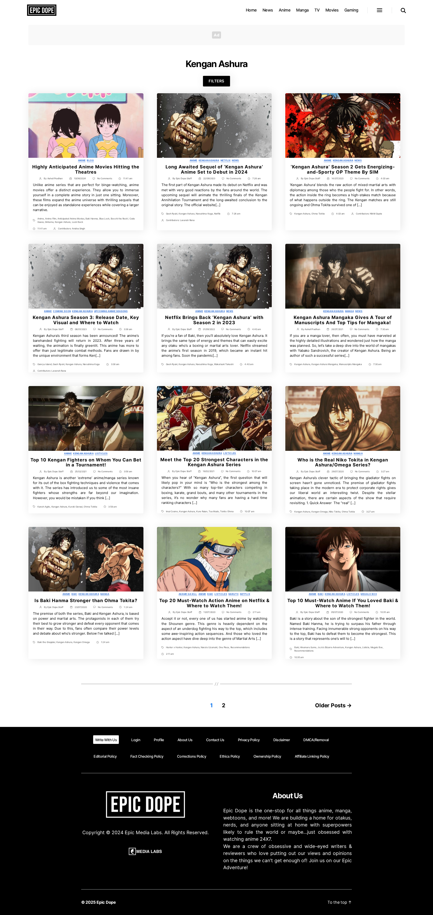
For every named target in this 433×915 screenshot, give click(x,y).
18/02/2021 (208, 471)
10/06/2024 (80, 178)
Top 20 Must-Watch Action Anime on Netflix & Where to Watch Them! (214, 603)
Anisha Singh (78, 228)
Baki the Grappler (46, 642)
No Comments (104, 178)
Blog (90, 160)
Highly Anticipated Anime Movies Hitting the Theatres (85, 169)
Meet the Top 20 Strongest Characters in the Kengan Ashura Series (214, 462)
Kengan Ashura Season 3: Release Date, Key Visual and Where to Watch (86, 320)
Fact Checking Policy (147, 756)
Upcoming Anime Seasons (111, 311)
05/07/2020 (337, 612)
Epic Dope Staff (184, 178)
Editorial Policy (105, 756)
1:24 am (128, 607)
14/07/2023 (337, 178)
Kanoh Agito (43, 506)
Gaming (351, 10)
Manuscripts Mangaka (350, 364)
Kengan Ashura (63, 222)
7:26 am (256, 178)
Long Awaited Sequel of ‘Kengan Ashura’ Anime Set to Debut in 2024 (214, 169)
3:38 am (128, 329)
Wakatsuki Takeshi (223, 364)
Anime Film (50, 218)
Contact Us (215, 740)
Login (135, 740)
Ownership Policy (267, 756)
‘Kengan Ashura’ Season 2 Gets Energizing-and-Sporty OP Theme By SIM (343, 169)
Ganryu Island (44, 364)
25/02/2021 (81, 471)
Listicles (101, 453)
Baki (74, 594)
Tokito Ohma (226, 511)
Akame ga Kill (188, 594)
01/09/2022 (209, 329)
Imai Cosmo (172, 511)
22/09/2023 (209, 178)
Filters (216, 81)
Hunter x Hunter (174, 647)
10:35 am (385, 612)
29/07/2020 (337, 471)
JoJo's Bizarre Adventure (331, 647)
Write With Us (106, 740)
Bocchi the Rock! (119, 218)
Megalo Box (369, 594)
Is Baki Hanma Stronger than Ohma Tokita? (86, 600)
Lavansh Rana (187, 220)
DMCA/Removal (316, 740)
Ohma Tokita (318, 213)
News (268, 10)
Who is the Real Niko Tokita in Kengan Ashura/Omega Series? (342, 462)
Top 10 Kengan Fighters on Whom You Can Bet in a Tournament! (85, 462)
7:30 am (384, 329)
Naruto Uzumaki (209, 647)
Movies (332, 10)
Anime (285, 10)
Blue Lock (104, 218)
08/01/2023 (81, 329)
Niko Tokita (334, 511)
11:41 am (127, 178)
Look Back (77, 222)
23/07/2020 (81, 607)
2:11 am (256, 612)
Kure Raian (201, 511)
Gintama (49, 222)
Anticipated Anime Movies (71, 218)
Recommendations (240, 647)
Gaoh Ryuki (171, 213)
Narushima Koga (204, 213)
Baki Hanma (91, 218)
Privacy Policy (249, 740)
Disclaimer (281, 740)
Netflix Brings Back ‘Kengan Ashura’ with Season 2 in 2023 (214, 320)
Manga (302, 10)
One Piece (224, 647)
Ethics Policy (230, 756)
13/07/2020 (209, 612)
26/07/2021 (337, 329)
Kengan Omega (319, 511)
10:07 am (256, 471)
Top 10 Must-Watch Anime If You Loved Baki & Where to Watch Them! (342, 603)
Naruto (233, 594)
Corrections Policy (191, 756)
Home (251, 10)
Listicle (365, 647)
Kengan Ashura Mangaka (324, 364)
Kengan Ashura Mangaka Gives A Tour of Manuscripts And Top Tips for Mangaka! (343, 320)
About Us (185, 740)
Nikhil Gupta (376, 213)
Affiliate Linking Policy (312, 756)
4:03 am (385, 178)
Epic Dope (106, 902)
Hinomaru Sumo (308, 647)
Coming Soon (62, 311)
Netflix (226, 160)
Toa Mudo (214, 511)
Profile (159, 740)
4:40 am (256, 329)
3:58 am (128, 471)
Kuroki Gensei (75, 506)
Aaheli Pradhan (55, 178)
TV (317, 10)
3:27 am (385, 471)
